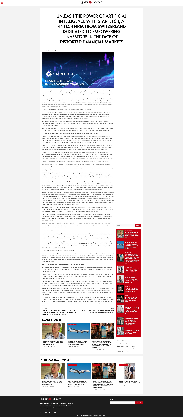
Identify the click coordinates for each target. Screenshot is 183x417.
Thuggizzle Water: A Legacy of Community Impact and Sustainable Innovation (131, 280)
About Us (42, 412)
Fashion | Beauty (120, 346)
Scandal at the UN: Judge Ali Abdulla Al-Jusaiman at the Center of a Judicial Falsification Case (132, 310)
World (74, 324)
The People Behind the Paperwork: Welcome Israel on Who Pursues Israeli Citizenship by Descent (77, 342)
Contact (55, 412)
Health (127, 346)
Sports (118, 348)
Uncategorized (120, 351)
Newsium (96, 415)
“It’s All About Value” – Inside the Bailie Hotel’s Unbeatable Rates (131, 289)
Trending (92, 12)
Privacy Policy (48, 412)
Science (133, 346)
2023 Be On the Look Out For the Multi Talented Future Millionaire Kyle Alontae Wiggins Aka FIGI (98, 310)
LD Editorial (46, 50)
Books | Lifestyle (120, 343)
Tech (89, 12)
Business (127, 328)
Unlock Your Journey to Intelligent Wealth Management (132, 332)
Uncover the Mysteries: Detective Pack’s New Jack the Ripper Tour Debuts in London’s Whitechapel (131, 322)
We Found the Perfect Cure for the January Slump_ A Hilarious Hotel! (131, 299)
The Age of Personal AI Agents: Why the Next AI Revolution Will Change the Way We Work (53, 342)
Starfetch (72, 182)
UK (98, 324)
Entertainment (128, 276)
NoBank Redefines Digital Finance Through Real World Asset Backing (132, 270)
